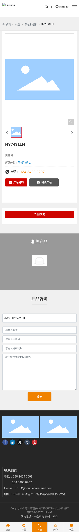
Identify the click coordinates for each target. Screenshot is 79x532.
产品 (17, 24)
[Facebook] (5, 442)
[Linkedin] (12, 442)
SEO (55, 516)
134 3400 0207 (32, 171)
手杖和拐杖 (31, 24)
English (64, 6)
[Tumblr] (27, 442)
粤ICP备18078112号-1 (39, 512)
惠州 (47, 516)
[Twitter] (20, 442)
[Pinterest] (34, 442)
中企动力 (39, 516)
